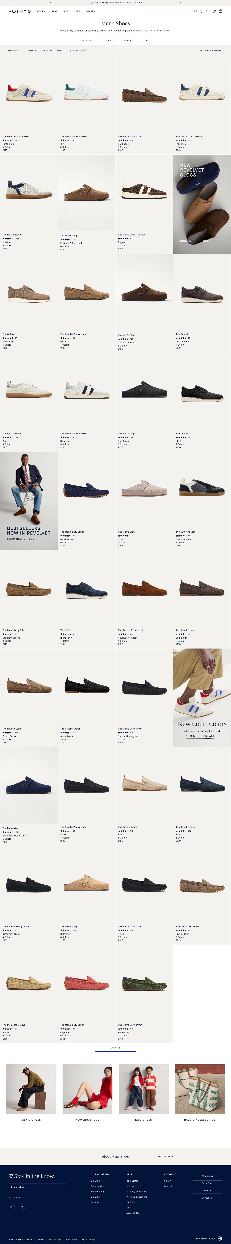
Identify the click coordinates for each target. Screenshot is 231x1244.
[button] (41, 11)
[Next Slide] (180, 3)
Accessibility (132, 1213)
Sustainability (97, 1186)
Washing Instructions (136, 1197)
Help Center (132, 1181)
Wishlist (168, 1186)
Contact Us (208, 1197)
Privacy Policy (54, 1239)
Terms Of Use (71, 1239)
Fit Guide (130, 1202)
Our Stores (96, 1181)
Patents (40, 1239)
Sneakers (87, 40)
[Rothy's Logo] (20, 11)
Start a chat (208, 1176)
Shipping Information (136, 1191)
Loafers (108, 40)
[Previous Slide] (51, 3)
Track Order (208, 1183)
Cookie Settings (88, 1239)
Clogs (145, 40)
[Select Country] (202, 11)
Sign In (167, 1181)
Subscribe (15, 1197)
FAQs (129, 1207)
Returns (130, 1186)
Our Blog (95, 1197)
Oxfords (127, 40)
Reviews (95, 1202)
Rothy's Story (97, 1191)
